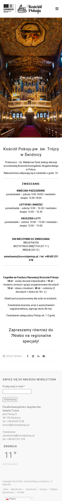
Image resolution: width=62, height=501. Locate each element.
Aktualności (16, 489)
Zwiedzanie (31, 489)
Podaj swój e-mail (14, 386)
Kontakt (20, 492)
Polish (12, 499)
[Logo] (23, 9)
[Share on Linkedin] (38, 356)
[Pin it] (33, 356)
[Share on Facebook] (27, 356)
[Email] (44, 356)
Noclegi (43, 489)
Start (5, 489)
